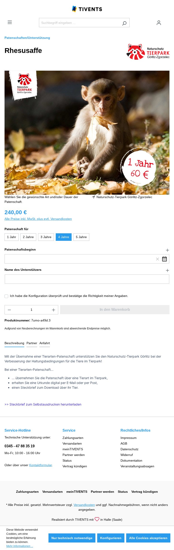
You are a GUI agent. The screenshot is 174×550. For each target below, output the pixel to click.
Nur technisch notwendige (71, 538)
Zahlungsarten (73, 438)
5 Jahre (81, 237)
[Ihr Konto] (159, 22)
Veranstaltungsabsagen (137, 466)
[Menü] (10, 22)
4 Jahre (63, 237)
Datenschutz (129, 449)
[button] (87, 249)
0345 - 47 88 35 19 (20, 446)
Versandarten (72, 443)
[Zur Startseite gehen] (87, 8)
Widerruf (127, 455)
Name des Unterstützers (23, 269)
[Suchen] (124, 22)
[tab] (14, 343)
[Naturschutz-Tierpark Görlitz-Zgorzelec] (147, 51)
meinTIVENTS (73, 449)
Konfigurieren (110, 538)
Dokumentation (131, 460)
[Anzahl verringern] (9, 309)
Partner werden (74, 455)
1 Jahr (11, 237)
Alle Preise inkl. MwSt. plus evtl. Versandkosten (38, 219)
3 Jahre (46, 237)
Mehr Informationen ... (19, 546)
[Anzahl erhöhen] (53, 309)
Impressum (129, 438)
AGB (124, 443)
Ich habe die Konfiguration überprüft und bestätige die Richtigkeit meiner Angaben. (69, 296)
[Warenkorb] (166, 20)
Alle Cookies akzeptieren (148, 538)
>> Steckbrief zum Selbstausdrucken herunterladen (43, 404)
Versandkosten (84, 505)
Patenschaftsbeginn (20, 249)
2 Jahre (28, 237)
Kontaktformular (40, 465)
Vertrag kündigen (75, 466)
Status (67, 460)
